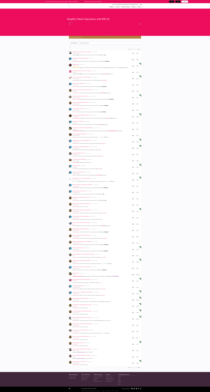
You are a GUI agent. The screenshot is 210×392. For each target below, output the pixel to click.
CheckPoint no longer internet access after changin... (84, 266)
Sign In (141, 4)
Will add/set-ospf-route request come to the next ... (84, 96)
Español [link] (119, 376)
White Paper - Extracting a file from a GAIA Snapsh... (84, 51)
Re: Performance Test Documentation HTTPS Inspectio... (85, 323)
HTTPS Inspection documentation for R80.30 (83, 298)
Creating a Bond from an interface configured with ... (84, 140)
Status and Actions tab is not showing (81, 190)
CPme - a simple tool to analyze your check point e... (84, 222)
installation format (78, 64)
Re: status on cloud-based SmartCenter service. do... (84, 336)
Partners (134, 6)
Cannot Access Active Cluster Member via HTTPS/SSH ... (85, 292)
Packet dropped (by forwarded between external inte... (84, 279)
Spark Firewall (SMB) (75, 135)
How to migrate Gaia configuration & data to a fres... (84, 146)
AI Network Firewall (75, 53)
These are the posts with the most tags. (76, 37)
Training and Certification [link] (98, 381)
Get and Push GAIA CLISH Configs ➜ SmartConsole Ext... (85, 127)
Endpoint (73, 356)
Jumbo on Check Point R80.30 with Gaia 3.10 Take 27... (85, 317)
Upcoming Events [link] (108, 381)
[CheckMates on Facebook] (138, 388)
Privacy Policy (81, 1)
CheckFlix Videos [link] (84, 379)
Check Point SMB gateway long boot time (82, 134)
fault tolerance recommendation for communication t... (84, 203)
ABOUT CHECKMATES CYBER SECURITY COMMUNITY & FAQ (125, 4)
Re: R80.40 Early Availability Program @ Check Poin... (85, 304)
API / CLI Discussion (75, 97)
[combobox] (110, 43)
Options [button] (70, 46)
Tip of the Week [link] (96, 378)
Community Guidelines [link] (72, 378)
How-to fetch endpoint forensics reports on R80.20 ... (84, 355)
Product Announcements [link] (109, 379)
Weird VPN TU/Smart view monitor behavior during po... (85, 184)
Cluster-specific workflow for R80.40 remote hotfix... (84, 260)
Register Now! (76, 25)
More (139, 6)
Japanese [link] (119, 379)
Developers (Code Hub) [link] (109, 378)
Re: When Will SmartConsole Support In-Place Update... (85, 311)
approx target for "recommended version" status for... (84, 197)
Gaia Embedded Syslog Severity (81, 285)
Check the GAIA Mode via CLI (81, 247)
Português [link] (119, 381)
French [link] (119, 378)
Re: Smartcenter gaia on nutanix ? (81, 342)
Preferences (185, 1)
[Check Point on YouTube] (136, 388)
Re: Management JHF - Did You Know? (82, 361)
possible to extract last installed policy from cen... (83, 102)
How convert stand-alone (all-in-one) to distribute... (84, 235)
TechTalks (95, 379)
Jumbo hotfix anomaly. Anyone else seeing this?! (83, 216)
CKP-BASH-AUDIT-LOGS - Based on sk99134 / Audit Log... (86, 254)
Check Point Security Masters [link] (98, 376)
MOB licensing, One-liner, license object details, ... (84, 228)
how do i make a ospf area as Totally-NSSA (83, 330)
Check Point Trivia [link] (84, 378)
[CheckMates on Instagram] (140, 388)
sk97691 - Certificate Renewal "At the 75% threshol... (84, 77)
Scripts (73, 224)
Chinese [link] (119, 384)
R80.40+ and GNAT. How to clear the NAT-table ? (84, 178)
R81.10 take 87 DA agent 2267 (80, 121)
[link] (132, 388)
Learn (117, 6)
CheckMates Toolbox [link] (109, 376)
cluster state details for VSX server (81, 108)
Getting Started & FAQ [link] (72, 376)
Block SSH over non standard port (81, 83)
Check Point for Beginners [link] (85, 376)
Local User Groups (125, 6)
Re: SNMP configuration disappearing (82, 159)
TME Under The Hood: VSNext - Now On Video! (84, 70)
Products (111, 6)
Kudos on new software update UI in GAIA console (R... (85, 89)
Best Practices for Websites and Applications (83, 58)
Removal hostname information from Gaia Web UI (84, 115)
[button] (171, 1)
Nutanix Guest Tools (79, 165)
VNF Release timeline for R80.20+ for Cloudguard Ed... (85, 241)
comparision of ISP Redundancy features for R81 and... (85, 209)
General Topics (74, 59)
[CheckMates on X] (134, 388)
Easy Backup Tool (78, 273)
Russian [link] (119, 382)
